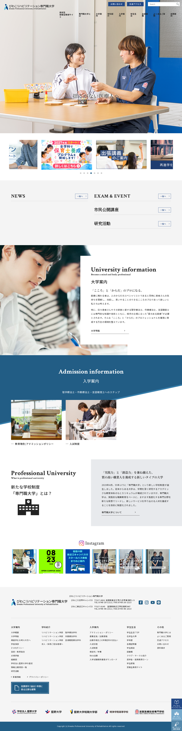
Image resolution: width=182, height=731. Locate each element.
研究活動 (15, 671)
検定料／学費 (96, 652)
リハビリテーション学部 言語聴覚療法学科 (61, 640)
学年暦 (130, 640)
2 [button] (84, 173)
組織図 (14, 659)
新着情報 (17, 677)
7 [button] (101, 173)
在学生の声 (132, 636)
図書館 (130, 652)
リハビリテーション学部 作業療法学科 (59, 636)
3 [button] (87, 173)
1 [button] (80, 173)
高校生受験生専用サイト (66, 14)
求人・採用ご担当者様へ (52, 644)
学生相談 (131, 648)
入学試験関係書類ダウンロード (103, 659)
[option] (36, 155)
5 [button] (94, 173)
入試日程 (94, 644)
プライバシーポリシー (39, 677)
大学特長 (95, 330)
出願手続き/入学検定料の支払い (104, 640)
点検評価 (15, 656)
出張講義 (145, 15)
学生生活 (133, 15)
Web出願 (94, 656)
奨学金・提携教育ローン (137, 659)
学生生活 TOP (133, 632)
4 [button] (91, 173)
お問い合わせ (117, 4)
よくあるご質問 (159, 15)
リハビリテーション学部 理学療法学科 (59, 632)
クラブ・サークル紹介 (137, 656)
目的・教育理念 (18, 652)
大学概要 (15, 632)
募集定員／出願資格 (98, 636)
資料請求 (161, 648)
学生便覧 (131, 663)
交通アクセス (135, 4)
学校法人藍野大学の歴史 (22, 663)
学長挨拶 (15, 644)
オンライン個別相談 (176, 728)
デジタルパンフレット (176, 706)
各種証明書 (132, 644)
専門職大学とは (85, 15)
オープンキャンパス (176, 717)
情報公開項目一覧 (19, 667)
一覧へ (80, 196)
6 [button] (98, 173)
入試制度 (94, 648)
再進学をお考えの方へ (21, 640)
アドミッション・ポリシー (101, 632)
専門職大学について (112, 512)
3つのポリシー (17, 648)
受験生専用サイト (135, 667)
